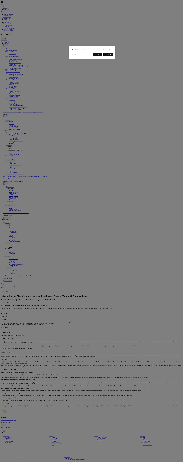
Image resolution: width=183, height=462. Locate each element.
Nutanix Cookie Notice (89, 50)
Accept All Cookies (108, 54)
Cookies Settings (74, 54)
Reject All (97, 54)
